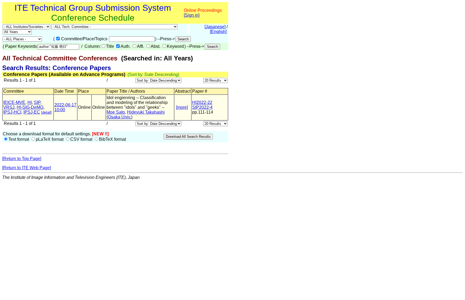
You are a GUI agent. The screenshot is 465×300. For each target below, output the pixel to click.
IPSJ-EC (31, 112)
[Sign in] (191, 15)
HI (29, 102)
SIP (37, 102)
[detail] (46, 112)
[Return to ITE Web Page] (26, 167)
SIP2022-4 (202, 107)
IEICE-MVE (14, 102)
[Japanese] (215, 26)
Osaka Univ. (119, 117)
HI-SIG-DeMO (30, 107)
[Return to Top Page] (21, 158)
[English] (218, 31)
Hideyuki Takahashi (146, 112)
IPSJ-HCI (12, 112)
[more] (182, 107)
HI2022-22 (202, 102)
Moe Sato (116, 112)
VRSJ (9, 107)
